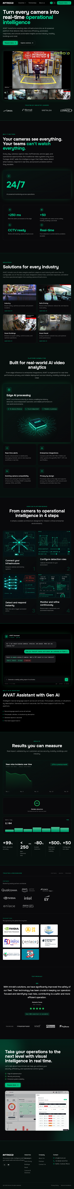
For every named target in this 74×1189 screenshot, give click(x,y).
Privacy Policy (55, 1185)
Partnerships (32, 3)
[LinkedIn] (4, 1164)
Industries (21, 3)
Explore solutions (26, 43)
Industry (26, 1158)
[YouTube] (8, 1164)
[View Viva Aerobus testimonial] (37, 1026)
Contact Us (42, 1164)
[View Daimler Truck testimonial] (10, 1026)
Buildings (27, 1164)
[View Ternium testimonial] (50, 1026)
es (54, 3)
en (51, 3)
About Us (41, 1158)
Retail (26, 1167)
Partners (41, 1161)
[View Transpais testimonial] (23, 1026)
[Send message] (66, 679)
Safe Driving (28, 1161)
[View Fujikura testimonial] (64, 1026)
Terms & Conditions (66, 1185)
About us (42, 3)
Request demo (63, 3)
